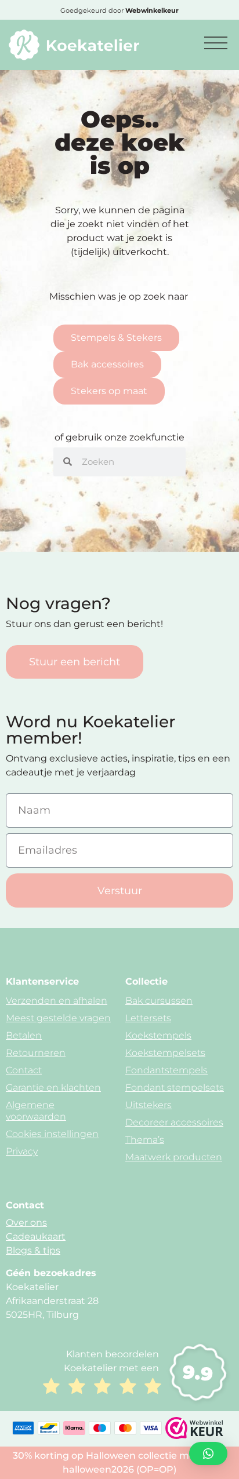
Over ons (26, 1222)
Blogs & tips (33, 1250)
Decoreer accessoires (174, 1122)
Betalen (24, 1035)
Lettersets (148, 1017)
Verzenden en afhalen (56, 1000)
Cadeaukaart (36, 1236)
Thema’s (144, 1139)
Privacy (22, 1151)
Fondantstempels (166, 1070)
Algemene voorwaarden (36, 1110)
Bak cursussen (159, 1000)
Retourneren (36, 1052)
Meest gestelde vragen (58, 1017)
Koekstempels (158, 1035)
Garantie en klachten (53, 1087)
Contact (24, 1070)
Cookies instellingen (52, 1133)
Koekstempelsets (165, 1052)
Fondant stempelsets (174, 1087)
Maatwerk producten (173, 1157)
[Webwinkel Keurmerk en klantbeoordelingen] (194, 1435)
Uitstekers (148, 1104)
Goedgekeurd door (119, 10)
